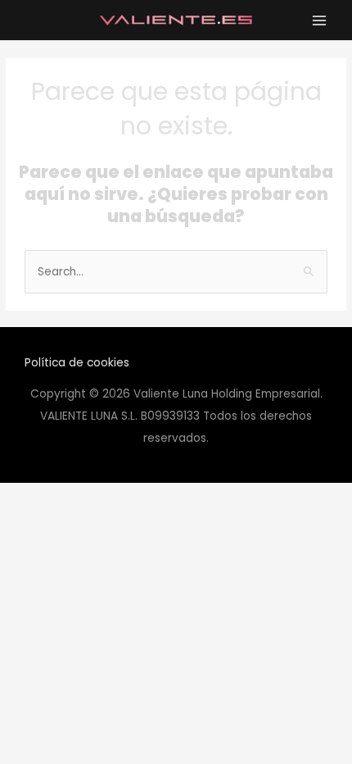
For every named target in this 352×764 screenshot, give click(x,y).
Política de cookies (77, 363)
